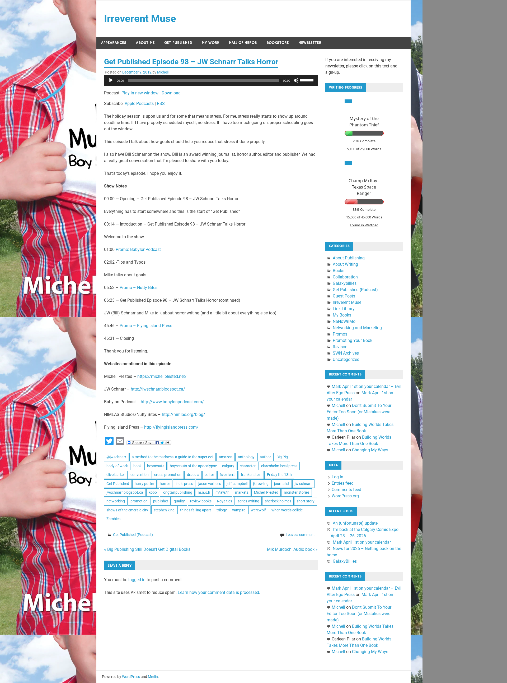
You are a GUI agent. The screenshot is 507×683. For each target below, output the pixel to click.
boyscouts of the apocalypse (193, 466)
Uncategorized (346, 359)
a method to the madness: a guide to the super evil (172, 457)
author (265, 457)
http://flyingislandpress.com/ (171, 427)
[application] (211, 80)
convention (139, 475)
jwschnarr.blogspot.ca (124, 492)
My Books (342, 315)
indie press (184, 484)
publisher (160, 501)
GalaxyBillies (345, 561)
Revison (340, 346)
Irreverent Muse (140, 18)
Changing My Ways (370, 449)
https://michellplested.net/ (162, 376)
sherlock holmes (278, 501)
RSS (161, 103)
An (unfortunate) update (355, 523)
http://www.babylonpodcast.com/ (172, 401)
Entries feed (343, 483)
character (248, 466)
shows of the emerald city (127, 510)
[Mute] (296, 80)
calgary (228, 466)
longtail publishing (177, 492)
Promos (340, 334)
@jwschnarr (116, 457)
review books (201, 501)
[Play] (111, 80)
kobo (153, 492)
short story (305, 501)
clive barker (115, 475)
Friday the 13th (279, 475)
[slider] (307, 80)
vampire (238, 510)
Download (171, 92)
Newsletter (309, 42)
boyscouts (155, 466)
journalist (281, 484)
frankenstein (251, 475)
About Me (145, 42)
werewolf (258, 510)
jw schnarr (303, 484)
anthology (246, 457)
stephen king (164, 510)
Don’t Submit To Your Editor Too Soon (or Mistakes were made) (359, 412)
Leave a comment (300, 535)
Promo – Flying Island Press (146, 325)
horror (165, 484)
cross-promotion (167, 475)
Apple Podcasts (139, 103)
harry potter (144, 484)
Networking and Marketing (357, 327)
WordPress (131, 677)
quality (179, 501)
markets (241, 492)
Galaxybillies (344, 283)
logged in (136, 579)
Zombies (113, 519)
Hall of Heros (243, 42)
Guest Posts (344, 296)
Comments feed (346, 489)
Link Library (344, 308)
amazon (225, 457)
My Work (210, 42)
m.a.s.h (204, 492)
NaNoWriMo (344, 321)
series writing (248, 501)
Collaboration (345, 276)
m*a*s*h (222, 492)
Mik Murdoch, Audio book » (292, 549)
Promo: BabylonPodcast (138, 249)
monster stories (296, 492)
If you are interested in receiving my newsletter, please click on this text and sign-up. (361, 66)
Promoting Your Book (352, 340)
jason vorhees (209, 484)
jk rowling (261, 484)
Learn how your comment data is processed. (219, 592)
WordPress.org (345, 495)
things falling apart (195, 510)
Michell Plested (266, 492)
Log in (337, 476)
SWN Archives (346, 353)
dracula (193, 475)
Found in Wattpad (364, 225)
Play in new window (139, 92)
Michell (162, 72)
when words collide (287, 510)
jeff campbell (237, 484)
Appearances (113, 42)
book (137, 466)
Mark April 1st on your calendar (362, 542)
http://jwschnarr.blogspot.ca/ (158, 389)
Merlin (153, 677)
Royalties (224, 501)
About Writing (345, 264)
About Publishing (349, 257)
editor (209, 475)
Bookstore (277, 42)
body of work (117, 466)
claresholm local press (279, 466)
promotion (139, 501)
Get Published (178, 42)
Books (338, 270)
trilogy (222, 510)
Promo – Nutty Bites (138, 287)
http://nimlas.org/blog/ (183, 414)
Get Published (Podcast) (133, 535)
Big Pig (282, 457)
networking (115, 501)
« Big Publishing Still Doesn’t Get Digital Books (147, 549)
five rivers (227, 475)
